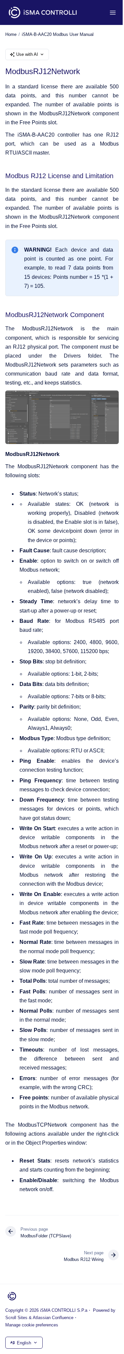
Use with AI (27, 54)
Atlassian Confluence (53, 1317)
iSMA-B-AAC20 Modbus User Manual (58, 34)
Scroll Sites (16, 1317)
